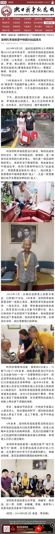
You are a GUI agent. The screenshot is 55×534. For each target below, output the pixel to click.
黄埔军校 (16, 27)
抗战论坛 (27, 30)
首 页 (6, 19)
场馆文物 (38, 30)
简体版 (3, 2)
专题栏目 (49, 27)
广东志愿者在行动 (37, 35)
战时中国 (38, 19)
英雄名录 (6, 23)
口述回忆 (16, 23)
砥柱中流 (6, 30)
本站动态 (6, 27)
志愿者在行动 (22, 35)
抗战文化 (49, 30)
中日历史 (16, 19)
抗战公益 (49, 23)
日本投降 (27, 19)
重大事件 (38, 27)
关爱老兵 (27, 23)
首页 (4, 35)
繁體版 (10, 2)
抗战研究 (16, 30)
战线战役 (49, 19)
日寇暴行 (27, 27)
